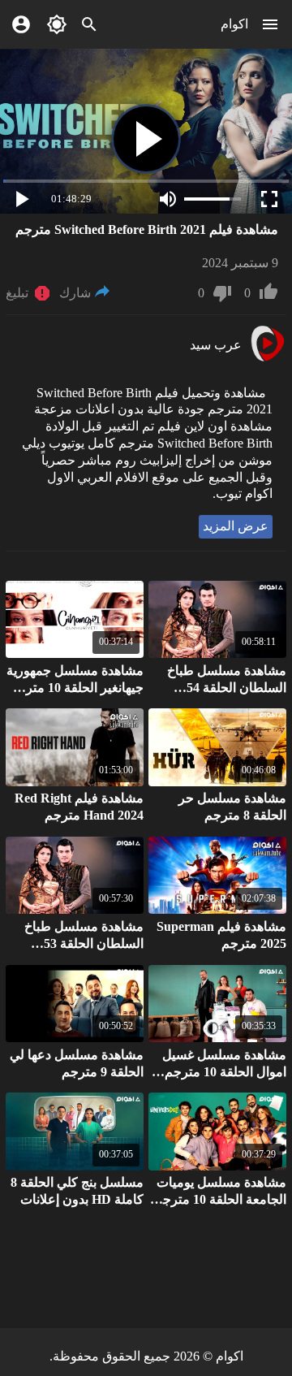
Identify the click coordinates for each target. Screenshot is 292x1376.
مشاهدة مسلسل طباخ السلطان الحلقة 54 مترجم (226, 688)
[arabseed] (267, 359)
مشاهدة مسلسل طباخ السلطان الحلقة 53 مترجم (84, 943)
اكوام (234, 24)
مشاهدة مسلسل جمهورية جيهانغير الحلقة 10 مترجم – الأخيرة (75, 688)
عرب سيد (216, 345)
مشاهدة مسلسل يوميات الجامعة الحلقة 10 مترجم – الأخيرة (220, 1199)
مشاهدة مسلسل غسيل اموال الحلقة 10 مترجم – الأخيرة (220, 1072)
